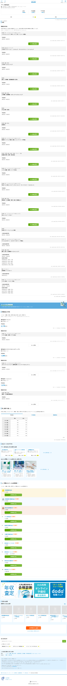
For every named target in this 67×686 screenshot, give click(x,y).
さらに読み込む (46, 452)
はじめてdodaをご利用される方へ (33, 631)
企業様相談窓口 (14, 666)
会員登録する (33, 628)
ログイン (5, 2)
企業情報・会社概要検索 (18, 672)
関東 (6, 655)
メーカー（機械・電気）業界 (11, 653)
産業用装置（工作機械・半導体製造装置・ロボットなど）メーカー (29, 653)
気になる (62, 2)
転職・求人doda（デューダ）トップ (7, 672)
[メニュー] (65, 1)
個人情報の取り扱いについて (9, 679)
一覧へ (65, 603)
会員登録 (1, 2)
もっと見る (33, 345)
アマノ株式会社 (25, 672)
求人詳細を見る (33, 43)
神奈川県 (10, 655)
